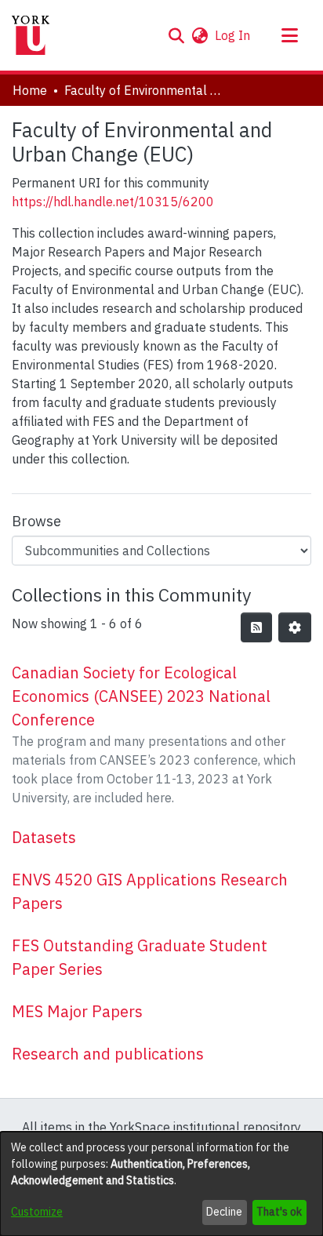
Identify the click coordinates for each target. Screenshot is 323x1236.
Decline (224, 1212)
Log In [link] (233, 35)
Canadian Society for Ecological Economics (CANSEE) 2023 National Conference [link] (141, 696)
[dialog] (161, 1184)
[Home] (30, 35)
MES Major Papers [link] (77, 1011)
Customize (37, 1212)
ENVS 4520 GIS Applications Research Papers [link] (150, 891)
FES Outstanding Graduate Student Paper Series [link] (139, 957)
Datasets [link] (44, 837)
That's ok (279, 1212)
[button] (176, 35)
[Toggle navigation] (289, 35)
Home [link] (30, 90)
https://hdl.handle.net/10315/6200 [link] (113, 201)
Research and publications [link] (108, 1053)
